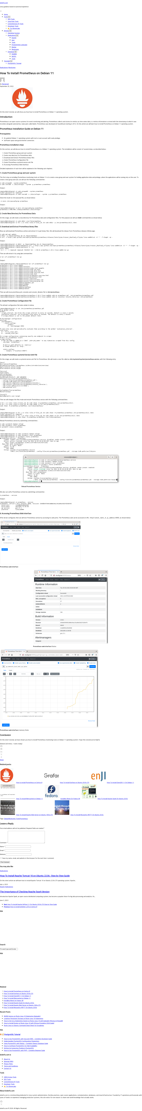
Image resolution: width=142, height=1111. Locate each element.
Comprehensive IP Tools (15, 24)
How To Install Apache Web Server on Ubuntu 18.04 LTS (22, 1005)
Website (2, 854)
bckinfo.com (4, 3)
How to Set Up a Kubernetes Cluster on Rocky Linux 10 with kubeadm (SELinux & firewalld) (33, 1021)
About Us (7, 1059)
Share (2, 760)
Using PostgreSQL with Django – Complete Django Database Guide (26, 1043)
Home (6, 14)
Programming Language (19, 45)
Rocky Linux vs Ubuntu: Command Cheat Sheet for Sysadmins (24, 1025)
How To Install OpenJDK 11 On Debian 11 (17, 996)
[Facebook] (71, 746)
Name (2, 846)
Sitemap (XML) (8, 1061)
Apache (14, 38)
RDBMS (14, 54)
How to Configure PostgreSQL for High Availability (20, 1046)
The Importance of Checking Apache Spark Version (24, 891)
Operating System (14, 33)
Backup (14, 47)
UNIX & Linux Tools (10, 1077)
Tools (6, 17)
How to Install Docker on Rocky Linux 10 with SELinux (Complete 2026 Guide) (29, 1023)
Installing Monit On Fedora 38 (13, 1000)
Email (2, 850)
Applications (12, 35)
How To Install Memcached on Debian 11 (17, 998)
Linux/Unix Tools (13, 21)
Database (11, 51)
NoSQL (14, 56)
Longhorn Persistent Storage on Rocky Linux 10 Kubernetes (23, 1018)
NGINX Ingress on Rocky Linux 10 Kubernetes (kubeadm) (22, 1016)
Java (13, 40)
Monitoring (15, 49)
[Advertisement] (58, 927)
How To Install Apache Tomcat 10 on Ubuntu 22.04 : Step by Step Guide (35, 875)
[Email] (71, 749)
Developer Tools (13, 26)
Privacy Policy (8, 1064)
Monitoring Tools (14, 818)
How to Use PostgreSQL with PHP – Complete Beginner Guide (24, 1050)
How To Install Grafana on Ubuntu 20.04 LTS (18, 993)
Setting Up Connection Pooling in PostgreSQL (19, 1048)
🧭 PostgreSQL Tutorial (11, 1034)
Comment (3, 842)
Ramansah (5, 84)
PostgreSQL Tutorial (14, 63)
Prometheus (24, 818)
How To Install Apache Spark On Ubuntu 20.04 (19, 1003)
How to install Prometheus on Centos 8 (17, 991)
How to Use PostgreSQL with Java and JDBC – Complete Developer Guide (28, 1039)
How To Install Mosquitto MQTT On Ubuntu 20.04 (20, 1007)
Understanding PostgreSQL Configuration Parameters (21, 1041)
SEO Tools (11, 19)
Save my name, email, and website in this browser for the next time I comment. (28, 858)
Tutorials (7, 61)
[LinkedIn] (71, 751)
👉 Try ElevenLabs (14, 28)
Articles (6, 31)
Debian (6, 818)
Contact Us (7, 1068)
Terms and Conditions (11, 1066)
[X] (71, 754)
